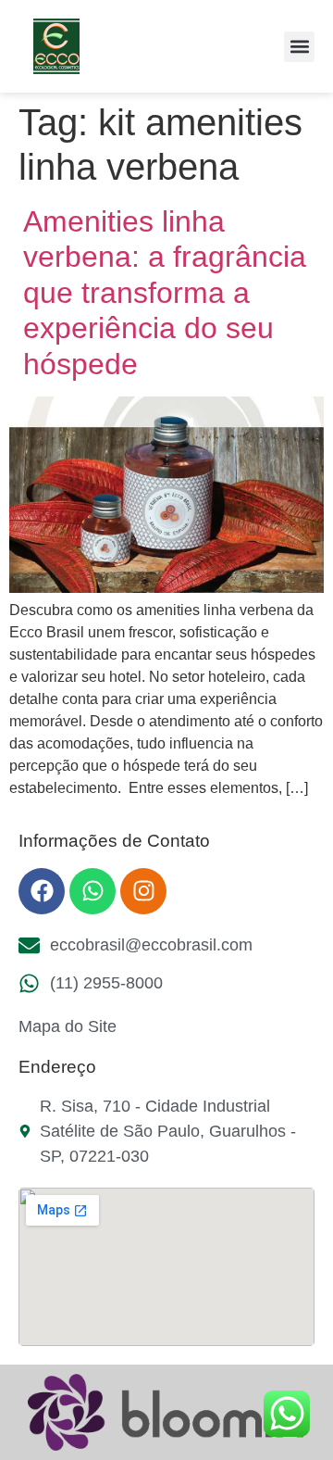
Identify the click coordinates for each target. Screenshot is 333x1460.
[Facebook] (41, 891)
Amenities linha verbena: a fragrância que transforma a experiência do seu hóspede (164, 293)
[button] (299, 46)
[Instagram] (143, 891)
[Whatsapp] (92, 891)
